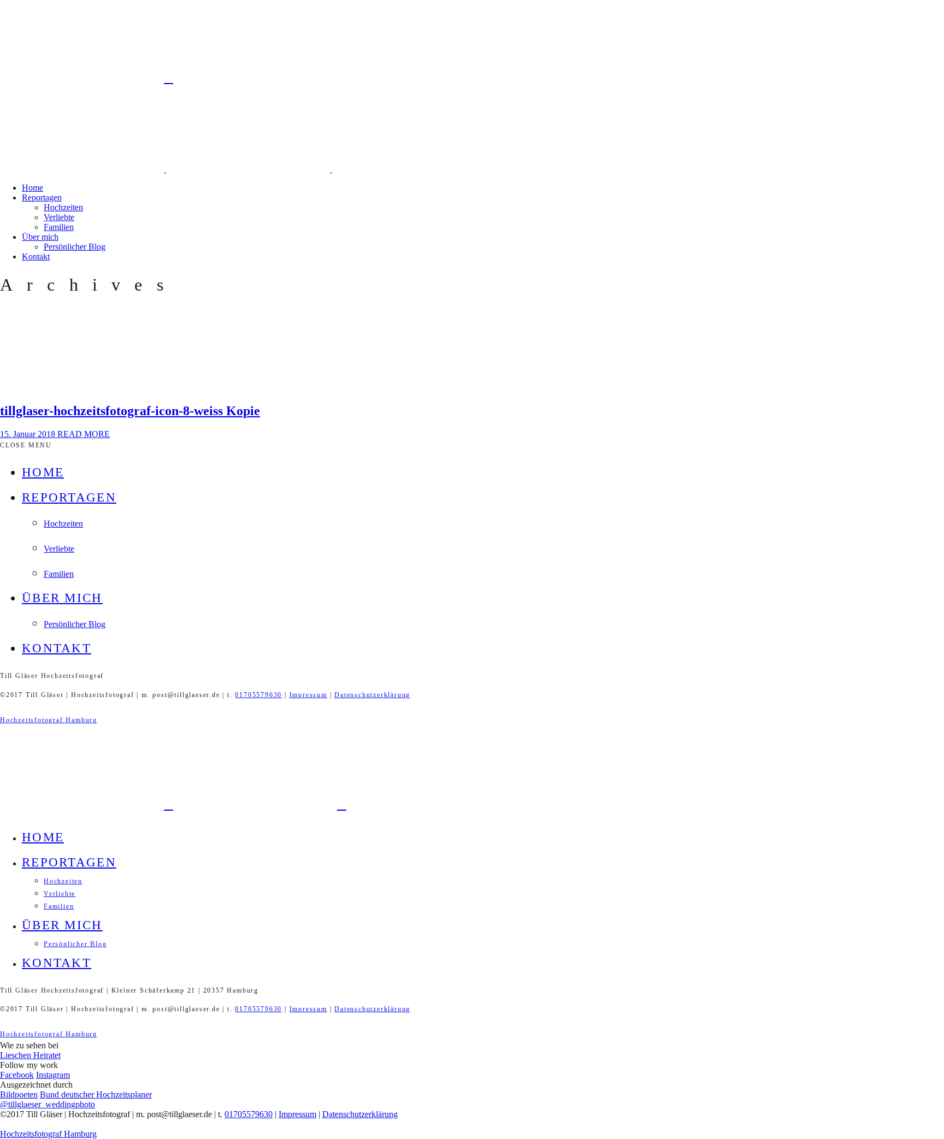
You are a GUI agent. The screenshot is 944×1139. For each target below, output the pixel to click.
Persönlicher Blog (74, 246)
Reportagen (42, 197)
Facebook (17, 1074)
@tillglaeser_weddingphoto (47, 1104)
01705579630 (258, 695)
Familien (59, 227)
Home (32, 187)
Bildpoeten (19, 1094)
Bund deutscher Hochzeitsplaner (96, 1094)
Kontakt (36, 256)
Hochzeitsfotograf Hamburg (48, 720)
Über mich (40, 236)
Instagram (53, 1074)
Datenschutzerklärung (372, 695)
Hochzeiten (63, 207)
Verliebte (59, 217)
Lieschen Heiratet (30, 1055)
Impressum (308, 695)
